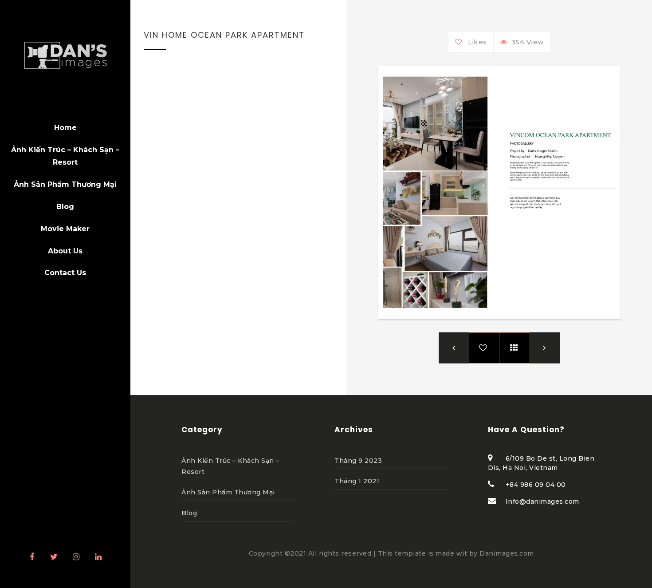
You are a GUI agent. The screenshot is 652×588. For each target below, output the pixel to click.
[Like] (460, 42)
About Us (65, 251)
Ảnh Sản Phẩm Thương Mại (228, 492)
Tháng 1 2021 (356, 481)
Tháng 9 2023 (358, 461)
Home (65, 127)
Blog (65, 206)
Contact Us (65, 272)
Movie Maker (65, 229)
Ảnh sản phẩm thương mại (65, 184)
